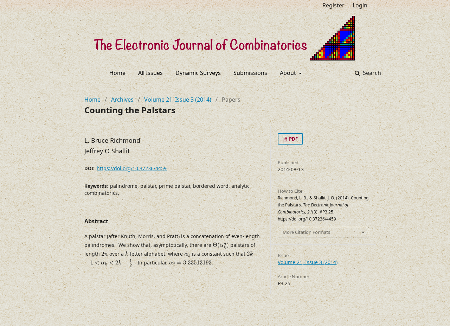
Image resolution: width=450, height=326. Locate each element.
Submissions (250, 73)
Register (333, 5)
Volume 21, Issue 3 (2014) (177, 99)
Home (117, 73)
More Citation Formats (306, 232)
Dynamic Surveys (198, 73)
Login (360, 5)
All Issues (150, 73)
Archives (122, 99)
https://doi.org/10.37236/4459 (132, 168)
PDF (293, 139)
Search (371, 73)
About (288, 73)
